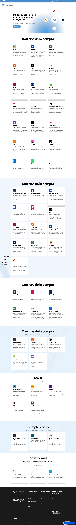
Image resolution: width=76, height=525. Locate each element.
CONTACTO (30, 506)
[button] (47, 5)
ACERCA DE (30, 499)
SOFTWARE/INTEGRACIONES (33, 503)
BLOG (29, 504)
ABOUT (42, 500)
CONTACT (42, 503)
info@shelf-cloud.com (69, 0)
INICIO (29, 498)
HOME (42, 498)
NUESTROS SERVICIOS (32, 501)
